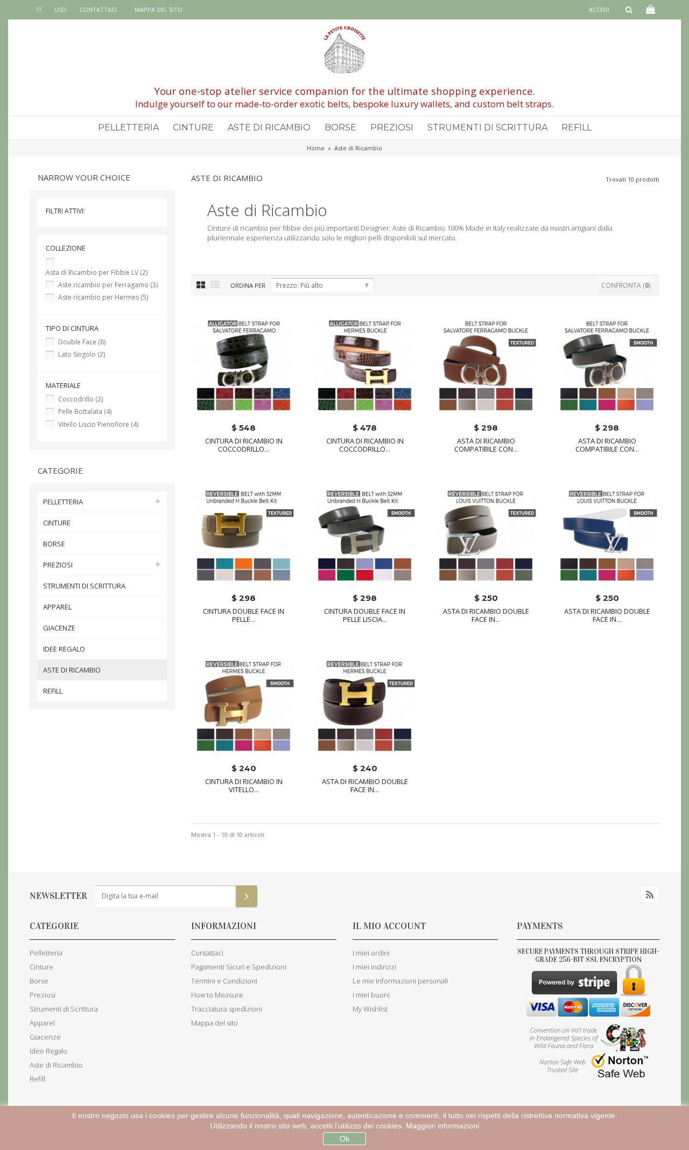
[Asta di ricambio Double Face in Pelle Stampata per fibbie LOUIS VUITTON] (485, 535)
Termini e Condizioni (224, 981)
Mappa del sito (158, 9)
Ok (344, 1138)
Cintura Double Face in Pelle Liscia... (364, 615)
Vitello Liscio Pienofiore (98, 424)
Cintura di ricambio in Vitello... (244, 786)
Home (316, 148)
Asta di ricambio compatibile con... (486, 445)
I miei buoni (371, 995)
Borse (340, 127)
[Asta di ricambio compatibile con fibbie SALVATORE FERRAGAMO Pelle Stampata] (485, 365)
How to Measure (217, 995)
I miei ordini (371, 953)
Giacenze (59, 628)
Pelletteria (128, 127)
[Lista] (215, 285)
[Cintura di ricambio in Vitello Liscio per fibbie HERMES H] (243, 705)
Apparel (57, 607)
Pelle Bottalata (84, 411)
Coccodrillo (80, 399)
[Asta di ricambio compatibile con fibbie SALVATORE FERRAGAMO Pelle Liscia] (607, 365)
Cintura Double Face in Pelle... (243, 615)
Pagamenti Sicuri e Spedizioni (238, 967)
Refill (576, 127)
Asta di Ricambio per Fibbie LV (96, 272)
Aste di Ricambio (269, 127)
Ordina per (247, 285)
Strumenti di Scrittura (487, 127)
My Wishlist (370, 1009)
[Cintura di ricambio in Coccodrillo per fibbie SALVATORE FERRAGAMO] (243, 365)
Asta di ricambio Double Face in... (486, 615)
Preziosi (391, 127)
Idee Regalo (64, 649)
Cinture (193, 127)
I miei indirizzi (374, 967)
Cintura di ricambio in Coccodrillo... (244, 445)
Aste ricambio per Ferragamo (108, 284)
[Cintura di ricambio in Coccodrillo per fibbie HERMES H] (364, 365)
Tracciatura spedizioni (226, 1009)
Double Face (82, 342)
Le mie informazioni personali (400, 981)
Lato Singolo (81, 354)
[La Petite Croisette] (344, 49)
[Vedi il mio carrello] (649, 9)
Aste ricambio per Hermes (103, 297)
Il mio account (389, 926)
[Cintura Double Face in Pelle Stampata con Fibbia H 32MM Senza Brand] (243, 535)
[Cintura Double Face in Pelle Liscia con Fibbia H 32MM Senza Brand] (364, 535)
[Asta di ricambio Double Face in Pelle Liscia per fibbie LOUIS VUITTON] (607, 535)
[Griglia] (200, 285)
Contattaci (98, 9)
